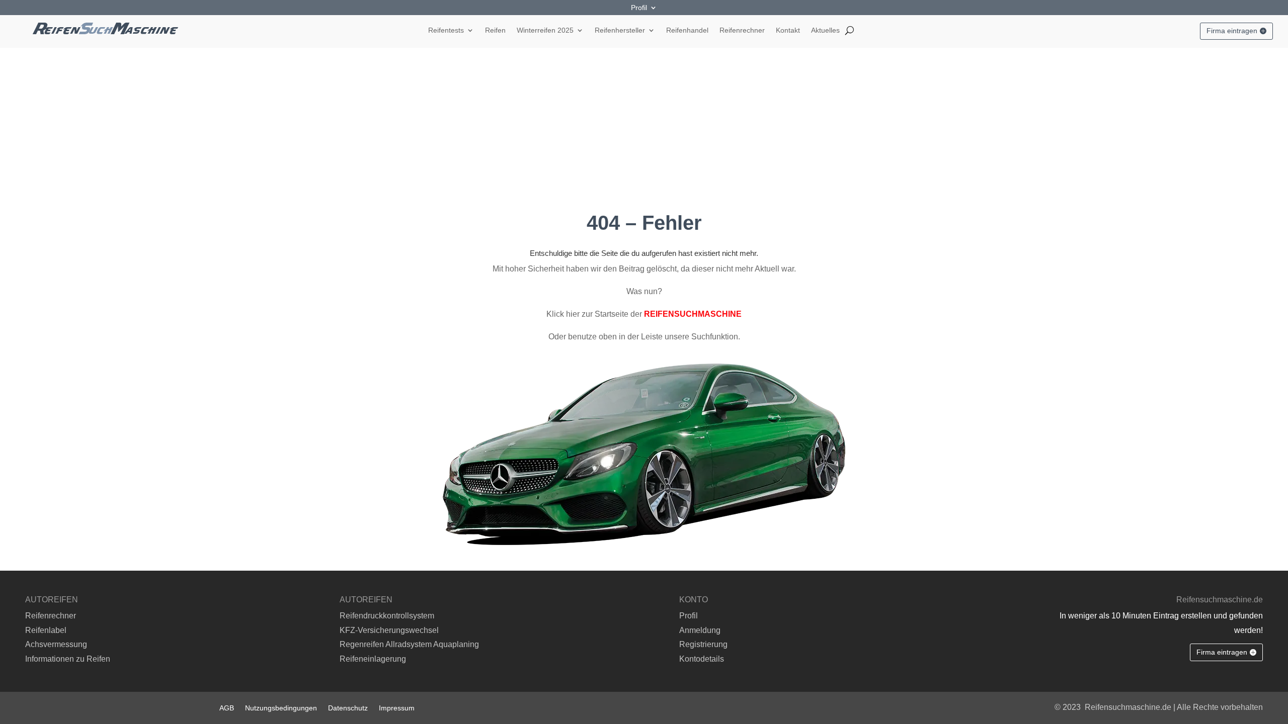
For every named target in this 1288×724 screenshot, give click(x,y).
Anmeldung (699, 630)
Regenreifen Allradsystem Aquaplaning (409, 644)
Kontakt (788, 30)
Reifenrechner (742, 30)
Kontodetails (701, 659)
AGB (226, 707)
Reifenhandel (687, 30)
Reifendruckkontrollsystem (387, 615)
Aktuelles (825, 30)
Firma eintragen (1231, 31)
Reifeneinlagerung (373, 659)
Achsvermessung (56, 644)
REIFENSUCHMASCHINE (693, 314)
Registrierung (703, 644)
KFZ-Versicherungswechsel (389, 630)
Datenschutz (348, 707)
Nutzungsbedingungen (281, 707)
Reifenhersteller (620, 30)
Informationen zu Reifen (67, 659)
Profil (639, 8)
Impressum (397, 707)
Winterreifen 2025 (545, 30)
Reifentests (446, 30)
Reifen (495, 30)
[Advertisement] (644, 123)
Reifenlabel (45, 630)
